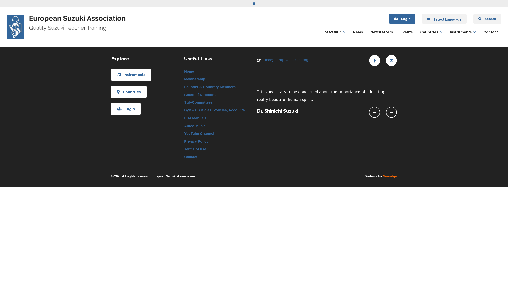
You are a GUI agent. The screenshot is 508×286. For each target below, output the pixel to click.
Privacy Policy (196, 141)
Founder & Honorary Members (210, 87)
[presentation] (374, 112)
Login (405, 19)
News (358, 32)
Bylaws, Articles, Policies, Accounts (214, 110)
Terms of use (195, 149)
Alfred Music (195, 126)
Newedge (390, 176)
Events (406, 32)
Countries (429, 32)
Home (189, 71)
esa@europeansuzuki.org (286, 60)
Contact (490, 32)
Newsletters (381, 32)
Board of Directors (200, 95)
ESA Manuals (195, 118)
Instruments (461, 32)
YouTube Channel (199, 134)
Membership (194, 79)
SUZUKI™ (333, 32)
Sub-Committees (198, 102)
